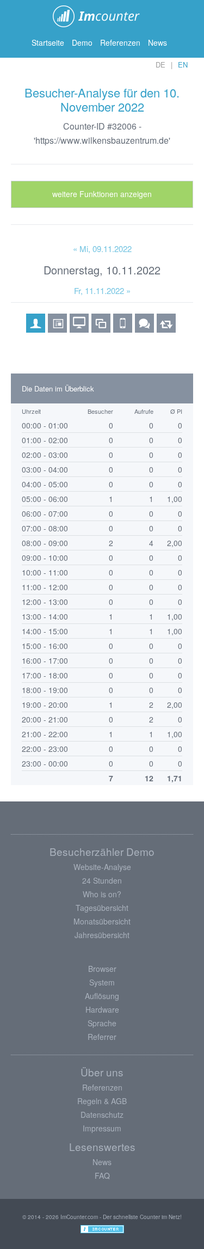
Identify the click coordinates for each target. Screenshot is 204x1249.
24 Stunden (102, 880)
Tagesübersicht (102, 907)
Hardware (102, 1009)
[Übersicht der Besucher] (35, 328)
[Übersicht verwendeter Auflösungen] (100, 328)
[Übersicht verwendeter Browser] (57, 328)
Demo (82, 42)
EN (183, 64)
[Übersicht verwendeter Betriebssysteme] (79, 328)
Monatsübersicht (102, 921)
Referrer (102, 1036)
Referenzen (120, 42)
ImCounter (102, 16)
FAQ (102, 1175)
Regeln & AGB (102, 1100)
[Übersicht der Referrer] (166, 328)
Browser (102, 968)
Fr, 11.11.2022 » (102, 290)
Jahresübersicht (102, 934)
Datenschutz (102, 1114)
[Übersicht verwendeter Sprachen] (144, 328)
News (157, 42)
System (102, 982)
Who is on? (102, 894)
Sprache (102, 1023)
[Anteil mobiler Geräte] (122, 328)
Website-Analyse (102, 866)
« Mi (102, 248)
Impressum (102, 1128)
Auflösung (102, 995)
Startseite (48, 42)
